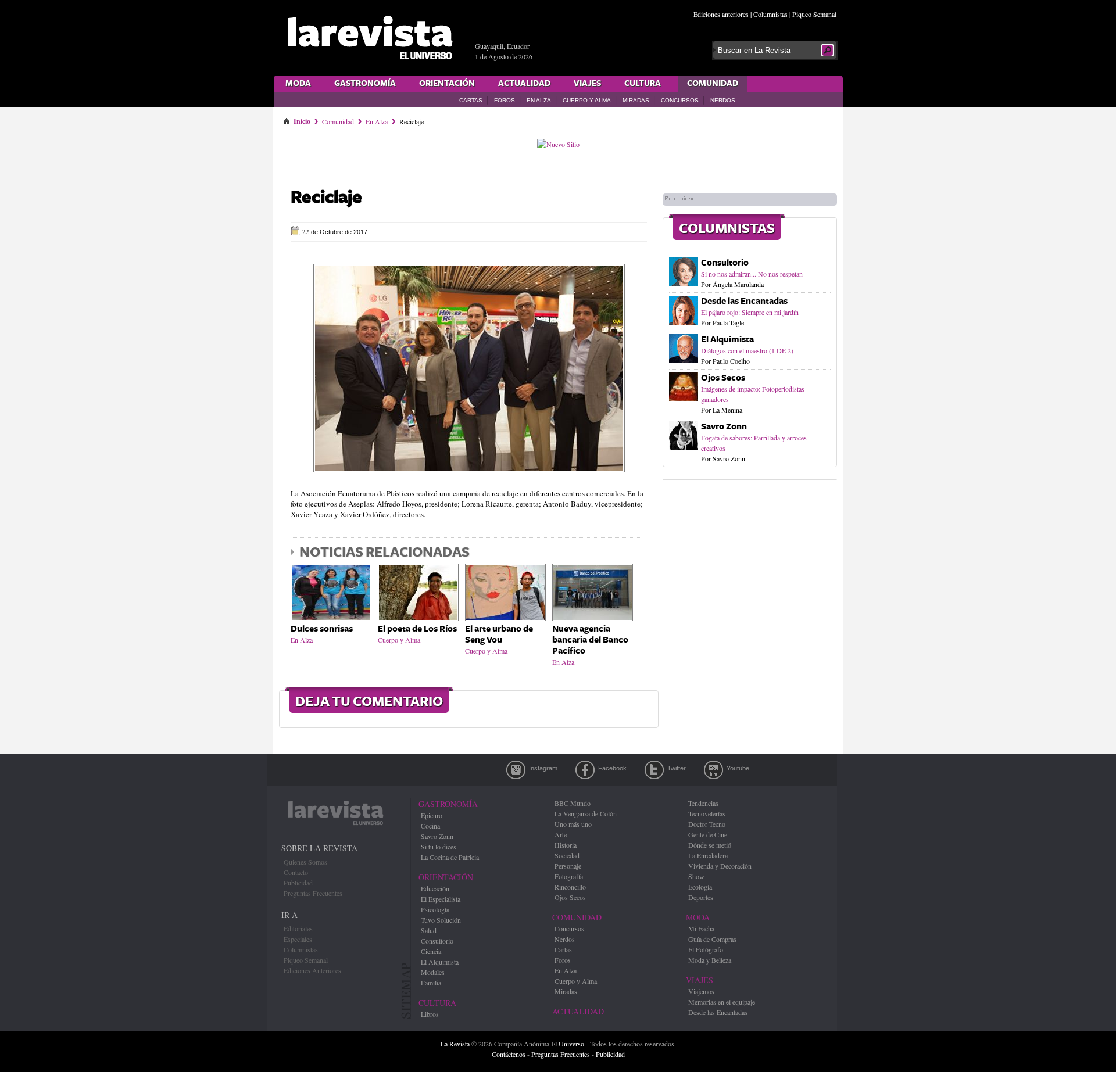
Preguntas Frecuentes (313, 893)
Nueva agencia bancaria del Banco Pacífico (590, 640)
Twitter (654, 770)
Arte (561, 834)
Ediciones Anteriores (312, 970)
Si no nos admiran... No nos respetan (752, 273)
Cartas (470, 100)
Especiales (298, 939)
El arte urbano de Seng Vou (499, 634)
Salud (429, 930)
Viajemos (701, 991)
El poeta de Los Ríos (417, 628)
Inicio (302, 119)
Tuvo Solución (441, 919)
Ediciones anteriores (721, 14)
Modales (433, 972)
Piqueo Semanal (814, 14)
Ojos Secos (723, 377)
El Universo (567, 1043)
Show (696, 876)
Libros (430, 1014)
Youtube (713, 770)
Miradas (636, 100)
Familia (431, 982)
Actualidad (524, 83)
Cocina (430, 825)
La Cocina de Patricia (450, 857)
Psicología (435, 909)
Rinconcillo (570, 886)
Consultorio (725, 262)
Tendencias (703, 803)
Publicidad (298, 882)
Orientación (447, 83)
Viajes (587, 83)
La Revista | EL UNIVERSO (369, 38)
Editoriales (298, 928)
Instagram (516, 770)
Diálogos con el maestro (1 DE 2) (747, 350)
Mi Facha (701, 928)
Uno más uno (573, 824)
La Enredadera (708, 855)
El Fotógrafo (705, 949)
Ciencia (431, 951)
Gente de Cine (707, 834)
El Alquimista (727, 339)
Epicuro (431, 815)
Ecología (700, 886)
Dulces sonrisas (322, 628)
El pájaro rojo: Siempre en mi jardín (750, 312)
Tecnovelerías (706, 813)
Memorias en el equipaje (721, 1001)
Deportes (700, 897)
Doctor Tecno (706, 824)
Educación (435, 888)
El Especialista (440, 899)
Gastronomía (365, 83)
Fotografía (569, 876)
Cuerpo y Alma (587, 100)
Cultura (642, 83)
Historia (566, 844)
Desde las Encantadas (744, 301)
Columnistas (770, 14)
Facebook (585, 770)
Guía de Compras (712, 939)
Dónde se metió (709, 844)
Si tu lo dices (438, 846)
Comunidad (712, 83)
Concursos (680, 100)
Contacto (296, 872)
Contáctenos (508, 1054)
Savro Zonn (724, 426)
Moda (298, 83)
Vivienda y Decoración (720, 865)
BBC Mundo (573, 803)
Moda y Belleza (709, 960)
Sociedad (567, 855)
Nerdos (722, 100)
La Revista (455, 1043)
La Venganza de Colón (586, 813)
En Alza (539, 100)
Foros (504, 100)
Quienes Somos (305, 861)
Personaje (568, 865)
